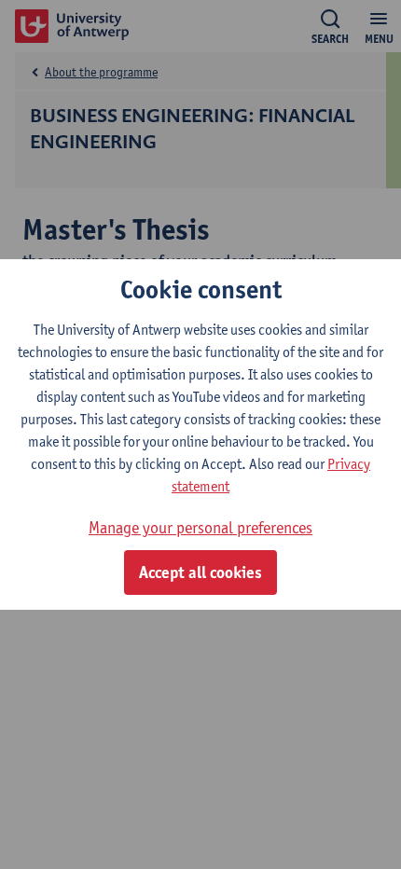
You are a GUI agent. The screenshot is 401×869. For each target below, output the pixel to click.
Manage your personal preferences (200, 527)
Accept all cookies (200, 572)
